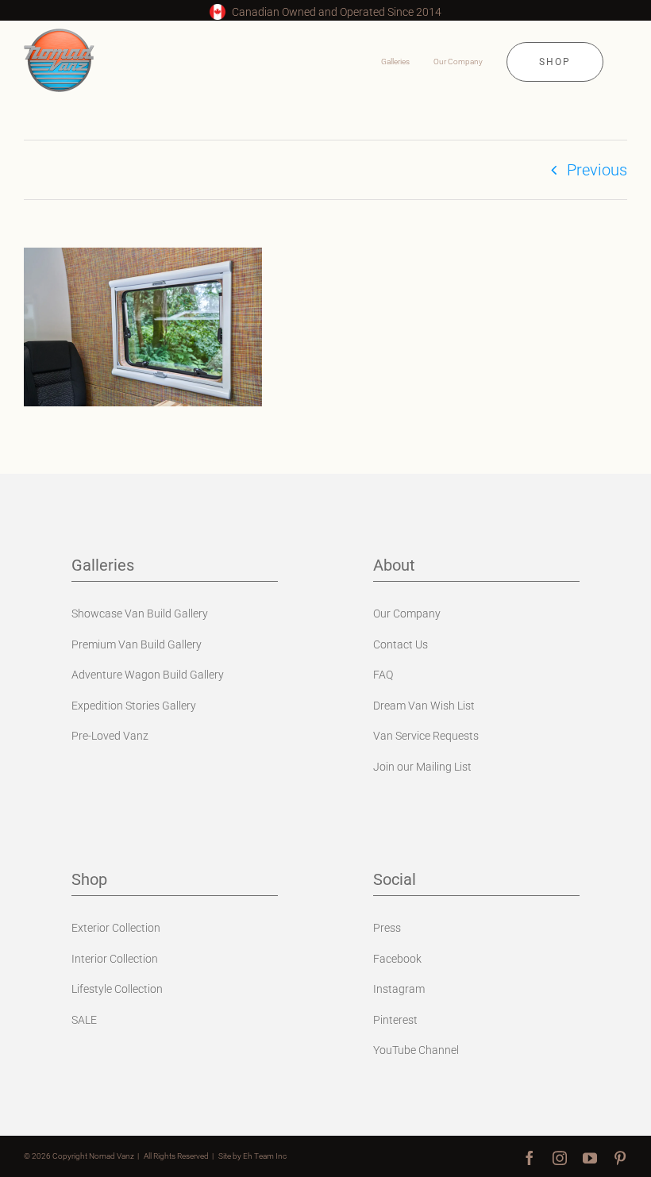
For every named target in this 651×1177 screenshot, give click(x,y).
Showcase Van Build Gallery (139, 613)
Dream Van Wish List (424, 705)
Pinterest (395, 1020)
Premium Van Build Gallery (136, 644)
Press (387, 927)
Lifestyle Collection (117, 989)
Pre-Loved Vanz (109, 735)
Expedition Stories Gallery (133, 705)
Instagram (399, 989)
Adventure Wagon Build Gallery (147, 674)
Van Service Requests (426, 735)
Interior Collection (114, 958)
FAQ (383, 674)
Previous (597, 169)
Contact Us (400, 644)
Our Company (407, 613)
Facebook (397, 958)
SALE (84, 1020)
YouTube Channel (416, 1050)
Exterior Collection (115, 927)
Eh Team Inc (265, 1156)
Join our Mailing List (422, 766)
